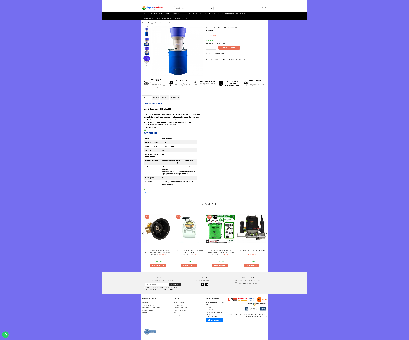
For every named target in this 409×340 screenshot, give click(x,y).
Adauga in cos (229, 48)
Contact (144, 313)
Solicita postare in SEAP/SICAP (235, 59)
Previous (146, 27)
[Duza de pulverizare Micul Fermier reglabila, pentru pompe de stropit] (157, 228)
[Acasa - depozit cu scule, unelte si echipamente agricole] (152, 8)
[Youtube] (206, 284)
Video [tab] (156, 97)
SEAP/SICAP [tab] (164, 97)
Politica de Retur (179, 305)
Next (146, 65)
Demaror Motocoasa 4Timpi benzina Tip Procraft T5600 (189, 251)
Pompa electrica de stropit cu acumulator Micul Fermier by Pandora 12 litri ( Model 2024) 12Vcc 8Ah (220, 251)
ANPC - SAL (177, 315)
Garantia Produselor (180, 308)
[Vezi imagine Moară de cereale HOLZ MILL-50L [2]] (146, 50)
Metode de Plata (179, 303)
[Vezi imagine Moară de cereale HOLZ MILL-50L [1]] (146, 41)
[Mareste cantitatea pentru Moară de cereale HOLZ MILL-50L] (214, 48)
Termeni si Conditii (148, 305)
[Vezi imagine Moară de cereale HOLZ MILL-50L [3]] (146, 59)
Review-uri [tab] (175, 97)
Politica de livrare (147, 310)
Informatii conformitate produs (154, 193)
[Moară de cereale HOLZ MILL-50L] (177, 51)
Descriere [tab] (147, 98)
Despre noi (145, 303)
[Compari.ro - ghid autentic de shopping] (150, 332)
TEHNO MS (209, 31)
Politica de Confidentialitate (165, 289)
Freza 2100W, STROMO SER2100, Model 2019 (251, 251)
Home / (145, 23)
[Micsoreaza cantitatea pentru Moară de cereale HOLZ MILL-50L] (207, 48)
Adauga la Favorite (214, 59)
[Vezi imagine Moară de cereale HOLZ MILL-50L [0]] (146, 32)
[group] (177, 51)
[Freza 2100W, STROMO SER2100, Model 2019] (251, 228)
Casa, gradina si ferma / (157, 23)
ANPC (176, 313)
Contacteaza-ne (216, 320)
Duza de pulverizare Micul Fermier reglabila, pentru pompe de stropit (157, 251)
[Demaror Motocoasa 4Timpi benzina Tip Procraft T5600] (189, 228)
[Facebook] (202, 284)
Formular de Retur (180, 310)
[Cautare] (212, 8)
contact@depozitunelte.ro (247, 283)
